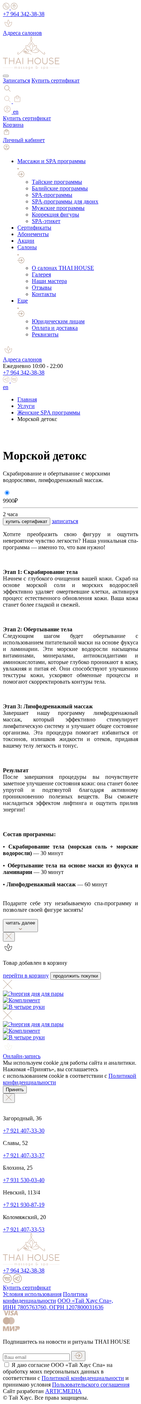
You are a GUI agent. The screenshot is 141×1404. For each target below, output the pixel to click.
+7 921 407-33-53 (23, 1229)
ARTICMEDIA (63, 1391)
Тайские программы (57, 182)
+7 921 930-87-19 (23, 1205)
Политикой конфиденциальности (83, 1378)
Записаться (16, 80)
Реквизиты (45, 334)
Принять (15, 1089)
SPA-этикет (46, 221)
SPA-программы (52, 195)
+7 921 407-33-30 (23, 1131)
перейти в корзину (26, 975)
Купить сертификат (55, 80)
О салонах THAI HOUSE (63, 268)
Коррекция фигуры (55, 214)
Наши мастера (49, 281)
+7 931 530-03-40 (23, 1180)
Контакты (44, 294)
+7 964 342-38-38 (23, 14)
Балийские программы (60, 188)
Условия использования (32, 1294)
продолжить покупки (75, 976)
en (15, 112)
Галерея (41, 274)
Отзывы (42, 287)
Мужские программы (58, 208)
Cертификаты (34, 227)
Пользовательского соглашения (90, 1384)
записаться (65, 521)
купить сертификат (26, 521)
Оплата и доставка (55, 328)
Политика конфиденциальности (45, 1297)
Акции (25, 241)
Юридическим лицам (58, 321)
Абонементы (33, 234)
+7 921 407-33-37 (23, 1155)
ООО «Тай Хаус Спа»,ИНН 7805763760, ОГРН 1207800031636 (58, 1304)
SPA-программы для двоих (65, 201)
